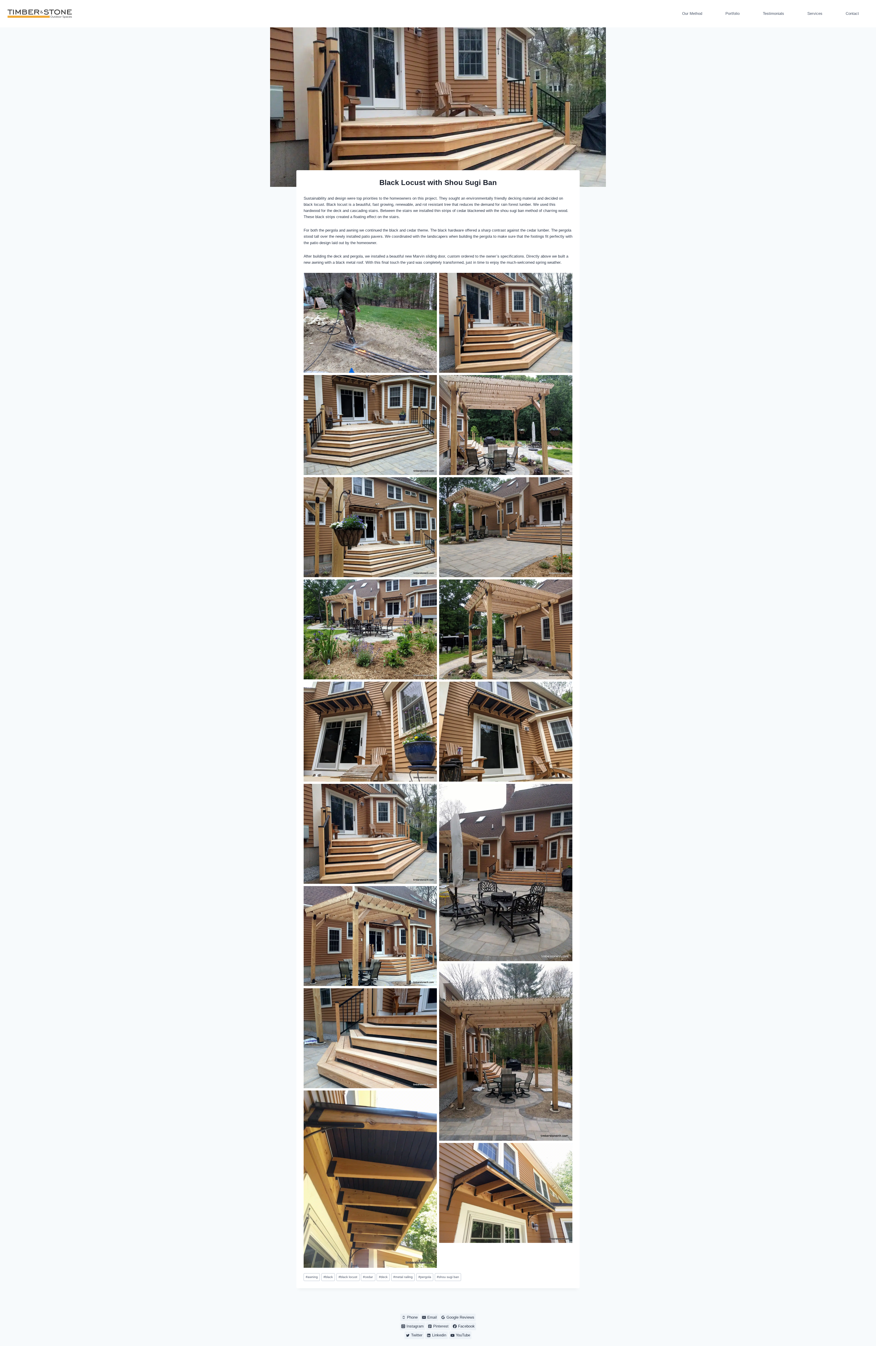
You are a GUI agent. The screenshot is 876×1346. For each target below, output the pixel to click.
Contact (852, 13)
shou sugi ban (448, 1277)
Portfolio (732, 13)
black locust (348, 1277)
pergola (424, 1277)
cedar (368, 1277)
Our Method (692, 13)
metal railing (403, 1277)
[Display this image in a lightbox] (370, 323)
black (328, 1277)
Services (814, 13)
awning (312, 1277)
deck (383, 1277)
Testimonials (773, 13)
